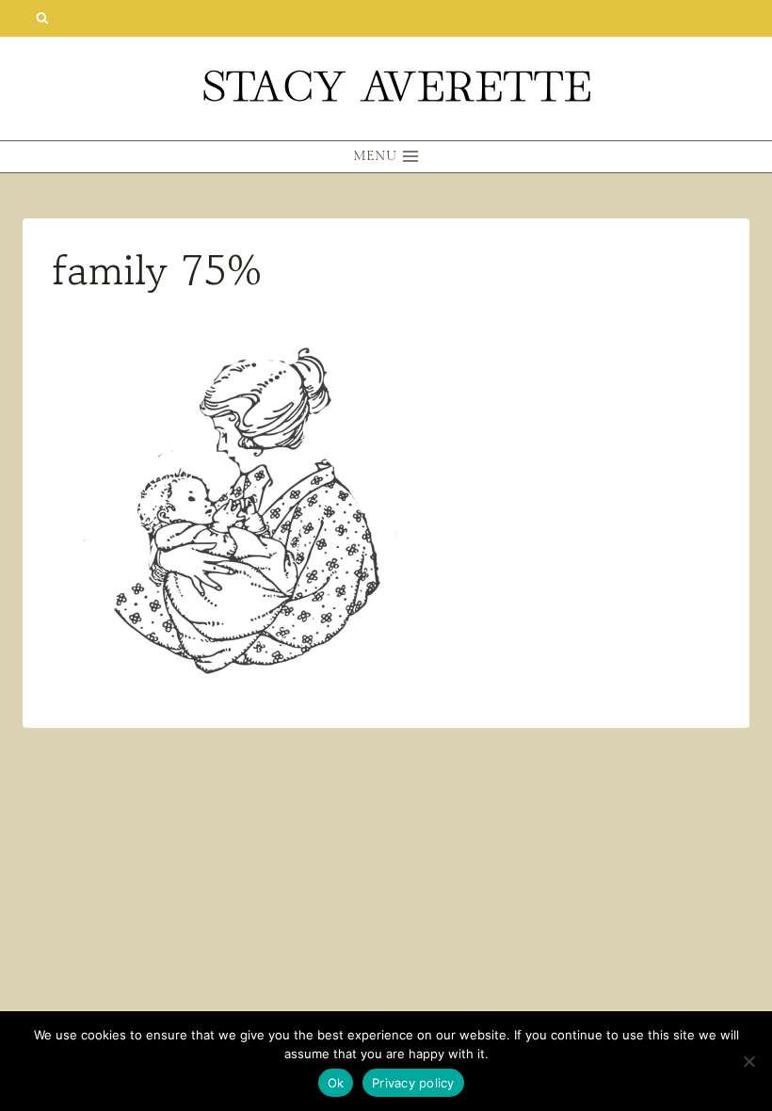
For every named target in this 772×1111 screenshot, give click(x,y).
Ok (336, 1082)
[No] (748, 1061)
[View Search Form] (42, 18)
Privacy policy (413, 1082)
